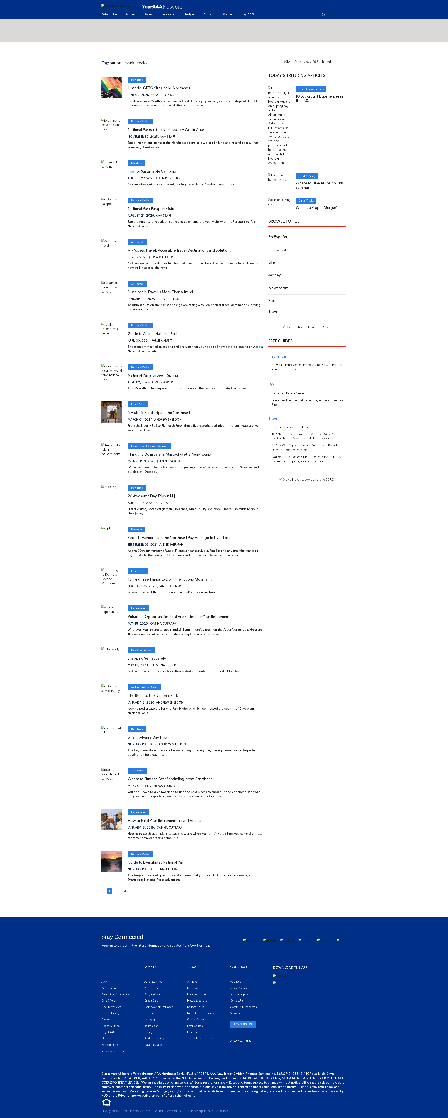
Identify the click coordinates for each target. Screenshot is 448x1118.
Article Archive (239, 988)
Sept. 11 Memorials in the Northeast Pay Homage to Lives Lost (179, 538)
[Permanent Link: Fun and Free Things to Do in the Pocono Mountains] (112, 583)
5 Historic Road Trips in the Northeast (159, 413)
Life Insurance (152, 1013)
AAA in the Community (115, 994)
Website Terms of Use (169, 1111)
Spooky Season (157, 446)
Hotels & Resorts (197, 1000)
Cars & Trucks (306, 200)
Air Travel (137, 242)
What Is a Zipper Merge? (316, 208)
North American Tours (311, 89)
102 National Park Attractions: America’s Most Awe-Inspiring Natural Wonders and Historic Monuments (305, 436)
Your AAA (239, 967)
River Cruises (195, 1025)
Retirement (138, 608)
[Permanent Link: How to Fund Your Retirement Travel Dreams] (112, 828)
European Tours (196, 994)
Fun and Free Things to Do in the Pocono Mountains (170, 579)
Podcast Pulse (110, 1044)
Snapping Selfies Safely (147, 658)
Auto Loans (151, 988)
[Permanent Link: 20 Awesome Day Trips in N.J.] (109, 487)
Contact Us (236, 1000)
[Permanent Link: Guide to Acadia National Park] (112, 333)
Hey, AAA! (248, 14)
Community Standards (243, 1007)
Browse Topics (239, 994)
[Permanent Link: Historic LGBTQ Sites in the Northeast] (112, 95)
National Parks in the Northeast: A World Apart (167, 130)
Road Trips (138, 404)
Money (130, 14)
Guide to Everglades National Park (156, 862)
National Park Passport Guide (152, 209)
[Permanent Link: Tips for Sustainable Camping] (112, 166)
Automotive (109, 14)
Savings (148, 1032)
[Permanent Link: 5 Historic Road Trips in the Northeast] (112, 420)
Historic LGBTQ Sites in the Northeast (159, 88)
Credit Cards (152, 1000)
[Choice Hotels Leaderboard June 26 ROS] (307, 479)
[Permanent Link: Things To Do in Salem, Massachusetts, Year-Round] (112, 454)
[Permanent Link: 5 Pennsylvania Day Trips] (112, 732)
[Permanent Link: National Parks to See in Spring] (112, 379)
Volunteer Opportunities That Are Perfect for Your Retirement (178, 617)
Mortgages (151, 1019)
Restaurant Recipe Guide (288, 393)
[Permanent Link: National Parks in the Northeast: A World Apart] (112, 129)
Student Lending (154, 1038)
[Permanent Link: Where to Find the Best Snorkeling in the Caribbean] (112, 778)
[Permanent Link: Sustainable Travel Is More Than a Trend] (112, 291)
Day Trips (137, 80)
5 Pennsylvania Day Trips (148, 737)
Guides (227, 14)
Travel (148, 14)
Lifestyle (188, 14)
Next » (124, 891)
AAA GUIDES (240, 1041)
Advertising (243, 1024)
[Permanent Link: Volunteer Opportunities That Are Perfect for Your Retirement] (112, 612)
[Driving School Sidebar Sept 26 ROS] (307, 327)
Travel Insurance (153, 1044)
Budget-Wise (152, 994)
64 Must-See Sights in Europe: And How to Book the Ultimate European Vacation (306, 448)
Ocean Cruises (196, 1019)
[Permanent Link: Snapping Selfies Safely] (110, 649)
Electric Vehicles (111, 1007)
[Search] (323, 15)
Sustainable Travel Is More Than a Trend (160, 292)
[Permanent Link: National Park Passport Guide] (112, 204)
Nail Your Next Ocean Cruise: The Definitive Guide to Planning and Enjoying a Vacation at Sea (306, 459)
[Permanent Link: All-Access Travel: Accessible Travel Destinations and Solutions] (112, 245)
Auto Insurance (153, 981)
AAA (133, 687)
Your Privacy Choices (136, 1111)
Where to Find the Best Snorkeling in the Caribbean (170, 779)
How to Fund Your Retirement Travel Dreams (164, 821)
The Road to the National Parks (153, 696)
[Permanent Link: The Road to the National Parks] (112, 691)
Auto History (109, 988)
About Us (235, 981)
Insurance (168, 14)
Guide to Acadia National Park (153, 334)
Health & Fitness (141, 650)
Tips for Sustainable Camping (152, 171)
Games (106, 1019)
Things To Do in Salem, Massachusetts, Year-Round (169, 454)
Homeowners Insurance (158, 1007)
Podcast (208, 14)
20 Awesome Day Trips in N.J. (152, 496)
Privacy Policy (110, 1111)
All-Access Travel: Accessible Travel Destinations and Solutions (179, 250)
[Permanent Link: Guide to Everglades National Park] (112, 869)
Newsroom (237, 1013)
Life (105, 967)
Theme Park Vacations (200, 1038)
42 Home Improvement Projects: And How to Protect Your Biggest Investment (307, 367)
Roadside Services (113, 1051)
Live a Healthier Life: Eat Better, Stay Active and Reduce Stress (308, 402)
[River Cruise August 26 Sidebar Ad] (307, 61)
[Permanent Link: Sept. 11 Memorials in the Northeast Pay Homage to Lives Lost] (112, 528)
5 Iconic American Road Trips (290, 427)
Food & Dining (307, 176)
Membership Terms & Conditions (208, 1111)
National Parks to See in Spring (153, 375)
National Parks (140, 121)
